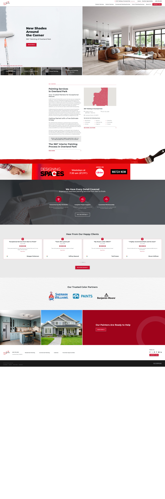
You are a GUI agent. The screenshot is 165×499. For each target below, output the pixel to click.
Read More (22, 251)
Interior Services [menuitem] (109, 4)
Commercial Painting (44, 352)
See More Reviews (82, 267)
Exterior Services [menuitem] (99, 4)
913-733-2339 (105, 111)
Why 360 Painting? (82, 214)
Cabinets (56, 352)
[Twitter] (152, 352)
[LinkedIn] (161, 352)
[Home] (6, 3)
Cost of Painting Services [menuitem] (138, 4)
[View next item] (84, 262)
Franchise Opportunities (69, 352)
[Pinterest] (156, 352)
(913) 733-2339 (158, 1)
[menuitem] (5, 364)
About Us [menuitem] (148, 4)
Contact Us (156, 4)
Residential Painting (30, 352)
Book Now (31, 44)
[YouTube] (158, 352)
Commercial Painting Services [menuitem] (122, 4)
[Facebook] (150, 352)
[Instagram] (154, 352)
